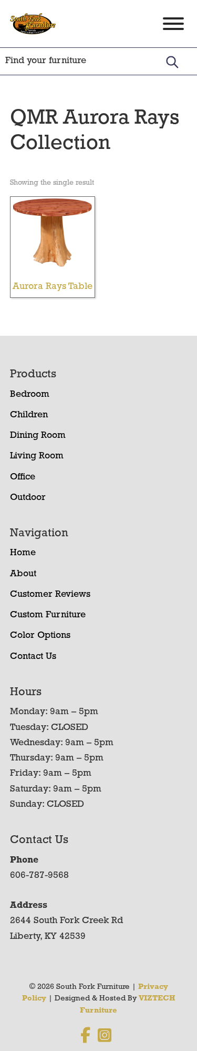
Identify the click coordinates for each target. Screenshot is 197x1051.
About (23, 574)
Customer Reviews (50, 594)
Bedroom (29, 394)
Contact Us (33, 657)
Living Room (37, 456)
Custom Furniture (48, 615)
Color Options (40, 635)
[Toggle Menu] (173, 23)
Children (29, 415)
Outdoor (28, 498)
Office (22, 477)
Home (23, 553)
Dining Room (38, 436)
